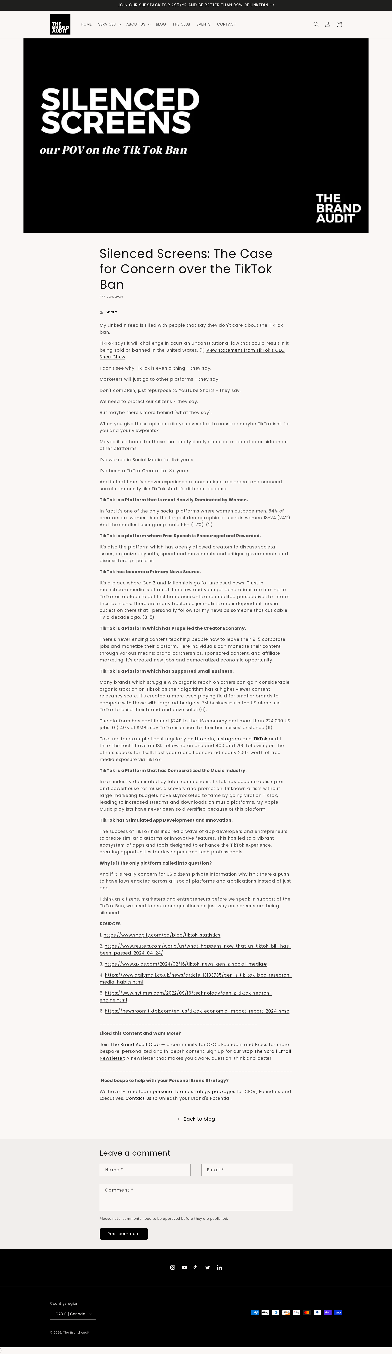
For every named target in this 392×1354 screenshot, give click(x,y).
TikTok (260, 739)
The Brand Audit (76, 1333)
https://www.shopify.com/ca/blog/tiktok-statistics (162, 935)
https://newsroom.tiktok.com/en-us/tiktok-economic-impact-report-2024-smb (197, 1011)
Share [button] (111, 311)
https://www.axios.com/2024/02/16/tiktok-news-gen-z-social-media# (186, 964)
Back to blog (199, 1119)
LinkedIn (204, 739)
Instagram (228, 739)
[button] (109, 24)
